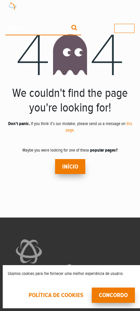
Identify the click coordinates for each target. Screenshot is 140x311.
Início (70, 167)
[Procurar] (74, 28)
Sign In (124, 28)
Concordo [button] (113, 295)
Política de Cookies (56, 295)
